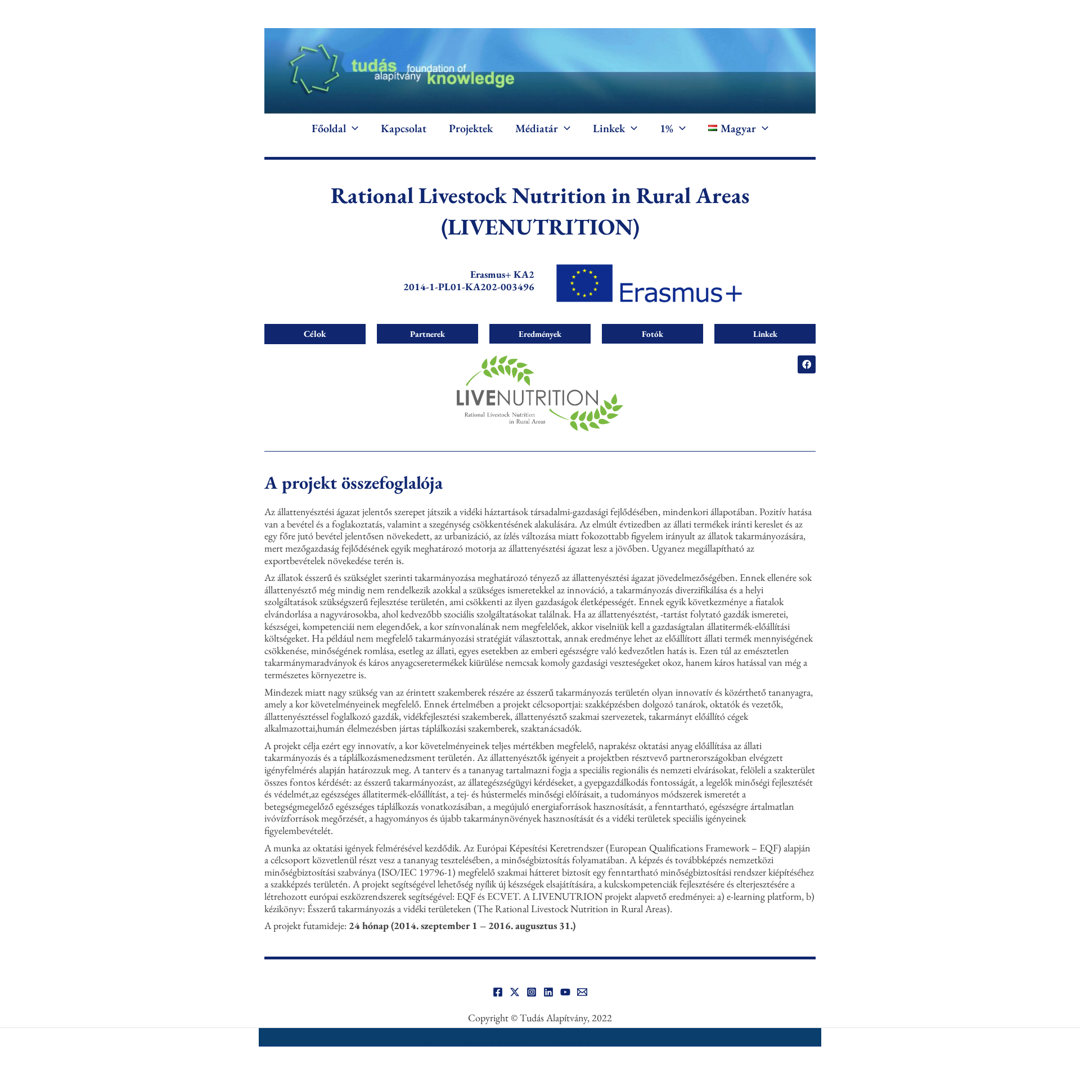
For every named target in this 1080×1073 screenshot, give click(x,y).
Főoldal (329, 128)
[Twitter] (515, 992)
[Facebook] (498, 992)
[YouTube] (565, 992)
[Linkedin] (548, 992)
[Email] (582, 992)
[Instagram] (531, 992)
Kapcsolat (403, 128)
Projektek (471, 128)
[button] (352, 128)
